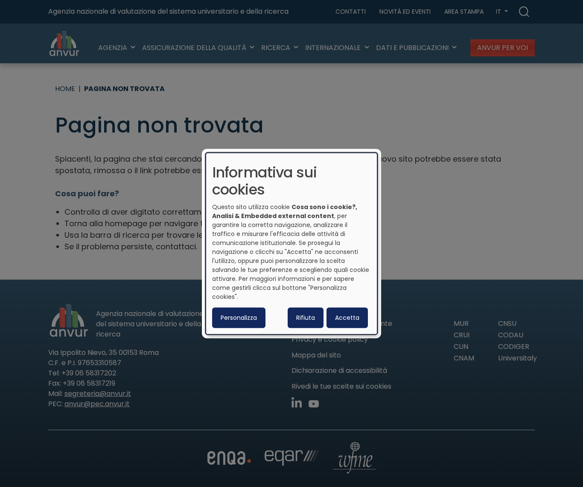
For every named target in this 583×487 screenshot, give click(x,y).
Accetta (347, 317)
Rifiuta (305, 317)
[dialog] (291, 243)
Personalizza (239, 317)
